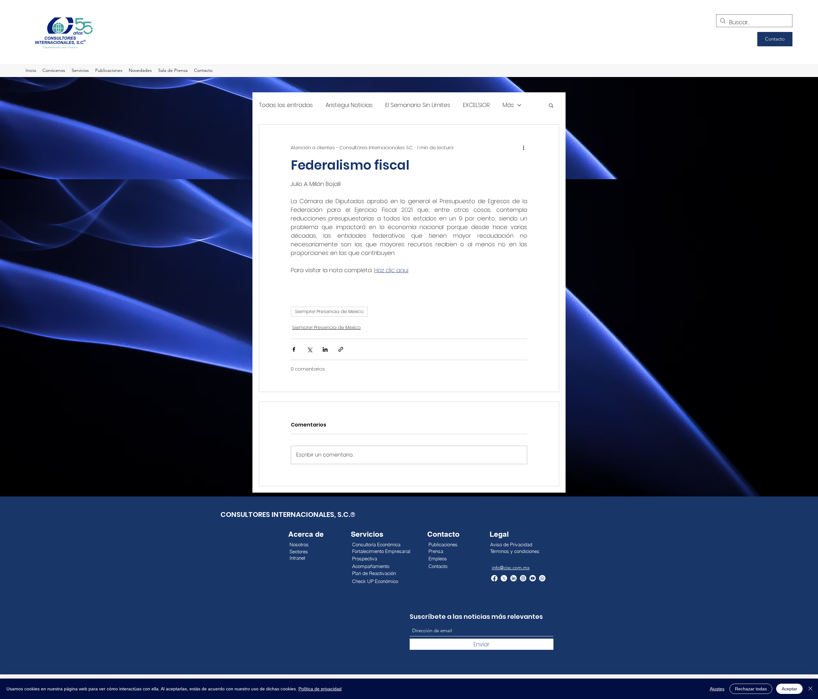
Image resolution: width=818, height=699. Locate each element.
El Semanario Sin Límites (417, 105)
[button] (551, 105)
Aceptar (789, 688)
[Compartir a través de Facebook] (294, 349)
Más (508, 105)
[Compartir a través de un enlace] (341, 349)
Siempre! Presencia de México (329, 311)
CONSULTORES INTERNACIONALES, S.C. (285, 514)
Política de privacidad (320, 688)
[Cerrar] (810, 689)
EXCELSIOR (476, 105)
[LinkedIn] (513, 578)
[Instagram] (523, 578)
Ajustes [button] (717, 688)
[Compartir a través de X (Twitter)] (309, 349)
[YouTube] (532, 578)
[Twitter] (504, 578)
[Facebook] (494, 578)
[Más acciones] (523, 147)
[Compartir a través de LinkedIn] (325, 349)
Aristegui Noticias (349, 105)
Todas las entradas (286, 105)
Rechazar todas (751, 688)
